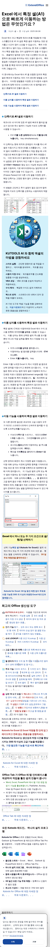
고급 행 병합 (35, 711)
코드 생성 (38, 615)
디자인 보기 (35, 669)
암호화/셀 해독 (25, 679)
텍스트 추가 (39, 694)
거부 (34, 942)
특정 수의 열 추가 (22, 661)
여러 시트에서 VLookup (28, 642)
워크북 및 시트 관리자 (31, 672)
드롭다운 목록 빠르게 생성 (34, 649)
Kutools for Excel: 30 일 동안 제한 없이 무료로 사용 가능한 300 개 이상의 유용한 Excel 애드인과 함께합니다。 (24, 594)
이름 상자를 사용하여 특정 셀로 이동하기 (21, 100)
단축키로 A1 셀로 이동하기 (15, 94)
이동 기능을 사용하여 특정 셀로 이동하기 (21, 105)
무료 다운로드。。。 (24, 766)
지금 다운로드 (16, 307)
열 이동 (33, 661)
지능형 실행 (25, 615)
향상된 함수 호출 (16, 622)
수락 (13, 942)
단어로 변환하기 (33, 707)
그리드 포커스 (20, 669)
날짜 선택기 (36, 676)
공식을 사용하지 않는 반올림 (28, 634)
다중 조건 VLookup (27, 638)
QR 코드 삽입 (27, 704)
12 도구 (27, 694)
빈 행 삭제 (11, 630)
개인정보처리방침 (16, 936)
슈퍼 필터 (22, 682)
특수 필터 (34, 682)
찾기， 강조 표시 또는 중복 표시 (28, 627)
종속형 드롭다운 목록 (16, 653)
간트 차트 (38, 697)
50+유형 (28, 697)
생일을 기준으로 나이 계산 (34, 701)
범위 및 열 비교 (26, 664)
